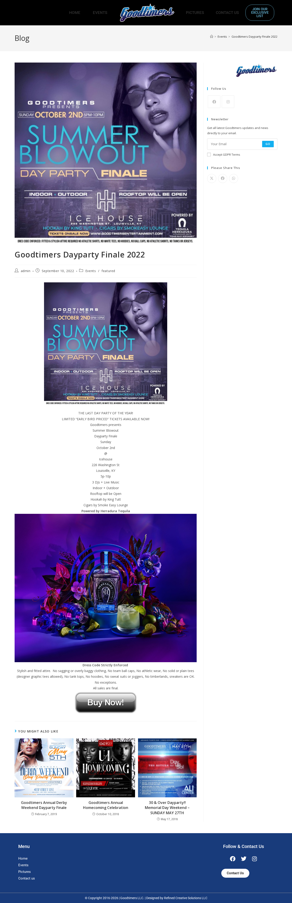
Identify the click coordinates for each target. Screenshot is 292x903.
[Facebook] (214, 101)
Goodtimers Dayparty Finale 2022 (254, 36)
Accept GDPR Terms (226, 154)
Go (268, 144)
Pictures (195, 12)
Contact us (26, 878)
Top (281, 892)
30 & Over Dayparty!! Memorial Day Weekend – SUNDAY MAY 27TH (167, 807)
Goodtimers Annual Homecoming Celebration (105, 805)
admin (26, 271)
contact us (227, 12)
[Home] (211, 36)
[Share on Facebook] (222, 178)
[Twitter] (243, 858)
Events (100, 12)
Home (74, 12)
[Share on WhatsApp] (233, 178)
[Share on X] (211, 178)
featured (108, 271)
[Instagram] (228, 101)
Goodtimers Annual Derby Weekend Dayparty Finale (44, 805)
